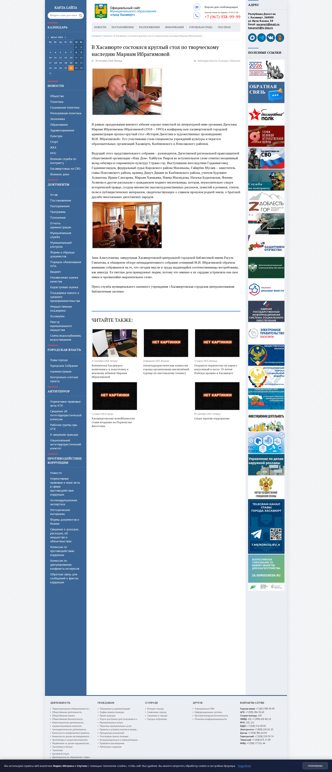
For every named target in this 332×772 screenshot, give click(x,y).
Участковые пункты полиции (114, 736)
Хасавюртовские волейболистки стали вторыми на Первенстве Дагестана (113, 422)
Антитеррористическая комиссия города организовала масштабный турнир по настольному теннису (166, 369)
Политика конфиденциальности (211, 719)
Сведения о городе (157, 715)
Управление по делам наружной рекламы (73, 743)
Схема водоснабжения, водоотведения (65, 338)
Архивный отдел (60, 753)
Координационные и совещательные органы (122, 739)
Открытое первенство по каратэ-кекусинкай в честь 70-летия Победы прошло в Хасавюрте (216, 369)
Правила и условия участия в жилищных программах (126, 729)
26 (60, 68)
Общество (57, 96)
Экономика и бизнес (62, 746)
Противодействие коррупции (65, 460)
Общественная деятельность (67, 712)
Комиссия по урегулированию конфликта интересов (64, 565)
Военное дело (59, 174)
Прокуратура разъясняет (112, 732)
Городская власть (64, 350)
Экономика (57, 119)
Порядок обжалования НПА (65, 264)
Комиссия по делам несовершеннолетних (73, 736)
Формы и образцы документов (62, 254)
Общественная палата (63, 715)
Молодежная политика (65, 113)
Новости (56, 86)
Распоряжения (60, 206)
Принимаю (315, 766)
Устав (54, 195)
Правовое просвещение (112, 743)
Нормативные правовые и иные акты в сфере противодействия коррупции (65, 486)
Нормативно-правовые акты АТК (65, 403)
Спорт (54, 142)
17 (50, 62)
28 (71, 68)
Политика (56, 102)
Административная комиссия (66, 726)
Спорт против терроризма (211, 418)
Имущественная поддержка (61, 308)
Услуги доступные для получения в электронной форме (128, 719)
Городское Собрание (64, 366)
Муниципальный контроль (61, 245)
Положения (58, 217)
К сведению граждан (64, 435)
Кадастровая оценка (64, 287)
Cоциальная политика (64, 107)
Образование (59, 125)
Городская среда (201, 27)
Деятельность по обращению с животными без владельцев (82, 757)
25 (55, 68)
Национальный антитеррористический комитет (65, 444)
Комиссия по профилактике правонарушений (75, 732)
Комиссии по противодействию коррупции (62, 551)
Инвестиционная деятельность (68, 722)
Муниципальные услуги (111, 722)
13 (65, 57)
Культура (56, 136)
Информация (174, 27)
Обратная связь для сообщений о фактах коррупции (64, 578)
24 (50, 68)
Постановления (60, 200)
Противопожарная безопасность (211, 715)
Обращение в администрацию (115, 708)
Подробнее (244, 765)
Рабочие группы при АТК (63, 427)
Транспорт (57, 750)
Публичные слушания (110, 746)
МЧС (53, 153)
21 (71, 62)
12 (60, 57)
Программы (58, 212)
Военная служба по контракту (63, 161)
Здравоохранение (62, 130)
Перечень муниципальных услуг (116, 726)
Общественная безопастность (67, 719)
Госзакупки (57, 316)
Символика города (157, 712)
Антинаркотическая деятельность (69, 729)
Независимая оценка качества (64, 279)
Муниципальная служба (60, 235)
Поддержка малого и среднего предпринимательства (65, 297)
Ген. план (224, 27)
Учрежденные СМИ (204, 708)
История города (155, 708)
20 (65, 62)
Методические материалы (60, 512)
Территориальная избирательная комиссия (74, 708)
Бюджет (55, 272)
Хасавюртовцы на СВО (65, 168)
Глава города (59, 360)
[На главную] (135, 11)
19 (60, 62)
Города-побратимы (157, 719)
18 (55, 62)
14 (71, 57)
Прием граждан (108, 715)
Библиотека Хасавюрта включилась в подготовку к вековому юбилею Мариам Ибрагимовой (110, 371)
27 (65, 68)
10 (50, 57)
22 (76, 62)
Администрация (60, 371)
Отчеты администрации (60, 225)
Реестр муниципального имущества (61, 326)
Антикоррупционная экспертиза (63, 502)
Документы (58, 184)
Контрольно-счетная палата (64, 379)
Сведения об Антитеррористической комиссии (65, 415)
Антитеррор (59, 391)
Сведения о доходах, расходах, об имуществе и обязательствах (64, 535)
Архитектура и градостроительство (70, 739)
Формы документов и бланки (64, 522)
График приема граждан (112, 712)
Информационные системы (208, 712)
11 (55, 57)
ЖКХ (53, 147)
